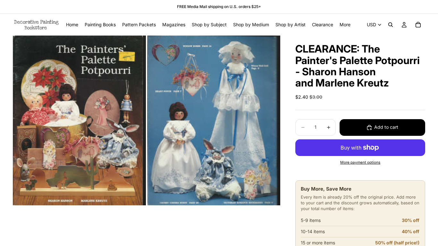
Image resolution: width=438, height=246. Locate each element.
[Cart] (418, 25)
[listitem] (345, 24)
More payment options (360, 162)
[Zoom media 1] (79, 120)
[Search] (390, 25)
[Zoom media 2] (213, 120)
